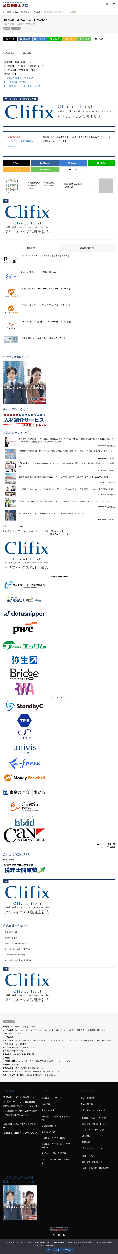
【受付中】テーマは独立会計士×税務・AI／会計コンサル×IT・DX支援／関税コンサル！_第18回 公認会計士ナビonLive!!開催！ (66, 464)
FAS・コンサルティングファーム (28, 1030)
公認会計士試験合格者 (78, 1040)
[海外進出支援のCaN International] (59, 835)
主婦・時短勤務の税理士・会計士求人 (42, 1040)
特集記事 (6, 1065)
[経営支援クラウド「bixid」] (59, 821)
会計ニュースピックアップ (13, 1051)
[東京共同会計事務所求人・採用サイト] (59, 792)
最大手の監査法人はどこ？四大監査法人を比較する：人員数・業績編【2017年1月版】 (52, 514)
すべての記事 (16, 28)
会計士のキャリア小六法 (93, 1130)
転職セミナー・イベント (12, 1071)
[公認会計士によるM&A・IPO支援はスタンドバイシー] (59, 706)
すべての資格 (8, 1040)
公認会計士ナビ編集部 (20, 141)
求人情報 (6, 1058)
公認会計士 (63, 1040)
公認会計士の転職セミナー (34, 1071)
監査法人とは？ (11, 938)
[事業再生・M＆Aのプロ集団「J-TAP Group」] (59, 735)
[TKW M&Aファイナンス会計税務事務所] (59, 720)
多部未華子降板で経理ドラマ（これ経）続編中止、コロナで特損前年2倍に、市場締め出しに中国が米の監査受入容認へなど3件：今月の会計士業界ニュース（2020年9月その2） (66, 440)
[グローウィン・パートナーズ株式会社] (59, 806)
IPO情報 (6, 1027)
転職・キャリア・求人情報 (13, 1075)
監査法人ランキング (37, 1068)
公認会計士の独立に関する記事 (95, 1168)
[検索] (107, 4)
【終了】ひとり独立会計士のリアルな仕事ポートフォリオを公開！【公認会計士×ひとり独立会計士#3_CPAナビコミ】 (65, 501)
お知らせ (15, 1065)
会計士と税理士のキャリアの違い (18, 949)
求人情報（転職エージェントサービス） (18, 1061)
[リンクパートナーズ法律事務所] (59, 585)
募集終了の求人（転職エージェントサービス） (54, 1061)
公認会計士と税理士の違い (15, 943)
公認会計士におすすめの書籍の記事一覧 (18, 1054)
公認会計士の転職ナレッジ (36, 1075)
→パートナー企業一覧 (105, 844)
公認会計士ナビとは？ (52, 1098)
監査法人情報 (8, 1068)
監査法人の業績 (21, 1068)
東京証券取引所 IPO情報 (19, 78)
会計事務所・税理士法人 (95, 1030)
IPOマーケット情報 (18, 1027)
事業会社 (80, 1030)
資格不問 (22, 1044)
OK (48, 1250)
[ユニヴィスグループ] (59, 749)
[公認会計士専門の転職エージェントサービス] (59, 382)
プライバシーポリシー (69, 1245)
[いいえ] (114, 1246)
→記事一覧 (11, 146)
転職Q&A (52, 1075)
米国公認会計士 (11, 1044)
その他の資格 (20, 1040)
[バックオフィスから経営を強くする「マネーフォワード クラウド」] (59, 778)
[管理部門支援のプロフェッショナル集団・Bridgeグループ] (59, 674)
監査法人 (19, 1034)
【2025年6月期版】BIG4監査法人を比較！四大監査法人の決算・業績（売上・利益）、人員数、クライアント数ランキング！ (66, 452)
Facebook (59, 1235)
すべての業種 (8, 1030)
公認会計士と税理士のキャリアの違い (56, 1145)
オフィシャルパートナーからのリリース (18, 1047)
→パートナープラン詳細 (105, 847)
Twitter (54, 1235)
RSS (64, 1235)
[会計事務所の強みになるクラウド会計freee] (59, 763)
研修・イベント (53, 1071)
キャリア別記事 (88, 1098)
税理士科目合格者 (104, 1040)
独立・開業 (9, 1034)
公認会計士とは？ (12, 932)
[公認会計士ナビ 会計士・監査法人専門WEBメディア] (15, 4)
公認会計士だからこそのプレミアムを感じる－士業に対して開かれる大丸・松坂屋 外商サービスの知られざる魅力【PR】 (66, 489)
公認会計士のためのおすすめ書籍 (56, 1118)
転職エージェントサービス (94, 1118)
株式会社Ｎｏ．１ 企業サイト (23, 86)
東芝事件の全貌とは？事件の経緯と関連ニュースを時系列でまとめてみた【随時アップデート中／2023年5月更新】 (64, 477)
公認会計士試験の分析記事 (15, 955)
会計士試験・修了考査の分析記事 (18, 960)
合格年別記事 (87, 1104)
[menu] (113, 4)
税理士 (92, 1040)
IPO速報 (6, 28)
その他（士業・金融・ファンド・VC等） (59, 1030)
